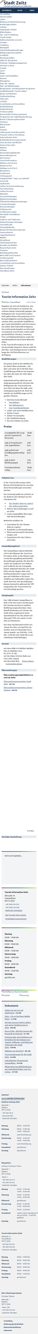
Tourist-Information (8, 160)
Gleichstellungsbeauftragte (11, 50)
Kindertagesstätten (8, 24)
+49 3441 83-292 (12, 907)
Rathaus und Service (8, 163)
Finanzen (4, 250)
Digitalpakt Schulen (8, 29)
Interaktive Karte (7, 271)
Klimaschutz (5, 124)
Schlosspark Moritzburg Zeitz (12, 132)
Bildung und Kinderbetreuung (12, 22)
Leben (2, 19)
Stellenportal (5, 209)
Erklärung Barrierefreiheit (13, 1324)
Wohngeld (4, 47)
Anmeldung (8, 1321)
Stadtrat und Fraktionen (10, 219)
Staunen (3, 129)
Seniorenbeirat (6, 232)
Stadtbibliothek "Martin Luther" (13, 91)
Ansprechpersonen (8, 248)
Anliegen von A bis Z (8, 168)
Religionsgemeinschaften (11, 52)
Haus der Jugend (7, 83)
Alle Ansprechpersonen (13, 1098)
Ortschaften (5, 14)
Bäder (2, 73)
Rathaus (3, 147)
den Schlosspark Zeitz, (18, 506)
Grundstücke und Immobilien (12, 104)
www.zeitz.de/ (7, 1116)
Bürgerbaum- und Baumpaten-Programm (17, 88)
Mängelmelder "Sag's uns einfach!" (15, 178)
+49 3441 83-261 (8, 1182)
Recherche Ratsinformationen (12, 230)
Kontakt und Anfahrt (8, 245)
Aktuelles (4, 194)
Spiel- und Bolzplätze (9, 76)
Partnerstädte (6, 17)
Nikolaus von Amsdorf (14, 1051)
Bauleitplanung (6, 106)
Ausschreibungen (7, 206)
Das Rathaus (14, 402)
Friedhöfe (4, 55)
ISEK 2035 (4, 99)
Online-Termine (6, 191)
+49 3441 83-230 (8, 1310)
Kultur (2, 127)
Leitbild (3, 101)
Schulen (3, 27)
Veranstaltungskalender (10, 153)
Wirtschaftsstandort (8, 260)
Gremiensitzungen (8, 204)
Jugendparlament (7, 235)
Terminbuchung (6, 188)
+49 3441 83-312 (8, 1180)
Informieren (5, 158)
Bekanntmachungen (8, 199)
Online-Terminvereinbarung (12, 186)
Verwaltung (5, 240)
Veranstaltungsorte (8, 155)
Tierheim (4, 122)
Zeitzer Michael (6, 265)
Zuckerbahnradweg (14, 664)
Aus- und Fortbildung (9, 34)
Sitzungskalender (7, 227)
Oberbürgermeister (8, 242)
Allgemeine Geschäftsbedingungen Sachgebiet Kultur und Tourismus (18, 1069)
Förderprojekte (6, 111)
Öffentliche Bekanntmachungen (13, 201)
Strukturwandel (6, 258)
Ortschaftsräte (6, 224)
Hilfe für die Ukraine (8, 60)
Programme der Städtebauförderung (16, 117)
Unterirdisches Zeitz (8, 137)
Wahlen (3, 237)
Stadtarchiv (5, 183)
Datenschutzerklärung (12, 1327)
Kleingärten (5, 81)
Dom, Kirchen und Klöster (11, 142)
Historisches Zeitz (7, 145)
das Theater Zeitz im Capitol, (21, 503)
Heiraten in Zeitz (7, 65)
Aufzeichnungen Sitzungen (11, 222)
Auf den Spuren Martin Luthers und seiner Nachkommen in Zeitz (18, 1025)
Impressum (8, 1330)
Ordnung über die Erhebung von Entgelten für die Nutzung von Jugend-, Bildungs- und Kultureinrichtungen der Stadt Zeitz (19, 1042)
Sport (2, 70)
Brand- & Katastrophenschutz (12, 119)
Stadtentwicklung (7, 96)
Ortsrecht (4, 181)
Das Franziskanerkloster (19, 408)
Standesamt (5, 173)
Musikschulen (6, 37)
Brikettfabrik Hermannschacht (13, 140)
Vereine (3, 78)
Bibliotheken (5, 32)
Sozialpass (4, 45)
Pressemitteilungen (8, 196)
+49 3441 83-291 (12, 904)
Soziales (3, 42)
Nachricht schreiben (13, 910)
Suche (19, 10)
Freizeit (3, 68)
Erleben (3, 150)
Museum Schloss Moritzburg (12, 135)
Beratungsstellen (7, 58)
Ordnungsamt (6, 176)
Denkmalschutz (6, 109)
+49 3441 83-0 (7, 1113)
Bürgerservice (6, 165)
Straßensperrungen (8, 212)
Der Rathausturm (16, 405)
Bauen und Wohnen (8, 93)
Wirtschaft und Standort (10, 255)
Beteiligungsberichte (9, 253)
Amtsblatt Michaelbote (10, 214)
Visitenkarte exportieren (15, 919)
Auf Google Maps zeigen (15, 915)
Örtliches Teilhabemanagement (13, 63)
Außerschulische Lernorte (11, 40)
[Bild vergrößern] (19, 991)
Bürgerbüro (5, 170)
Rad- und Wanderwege (9, 86)
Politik (3, 217)
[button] (32, 10)
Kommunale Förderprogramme (13, 114)
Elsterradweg (27, 661)
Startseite (5, 285)
